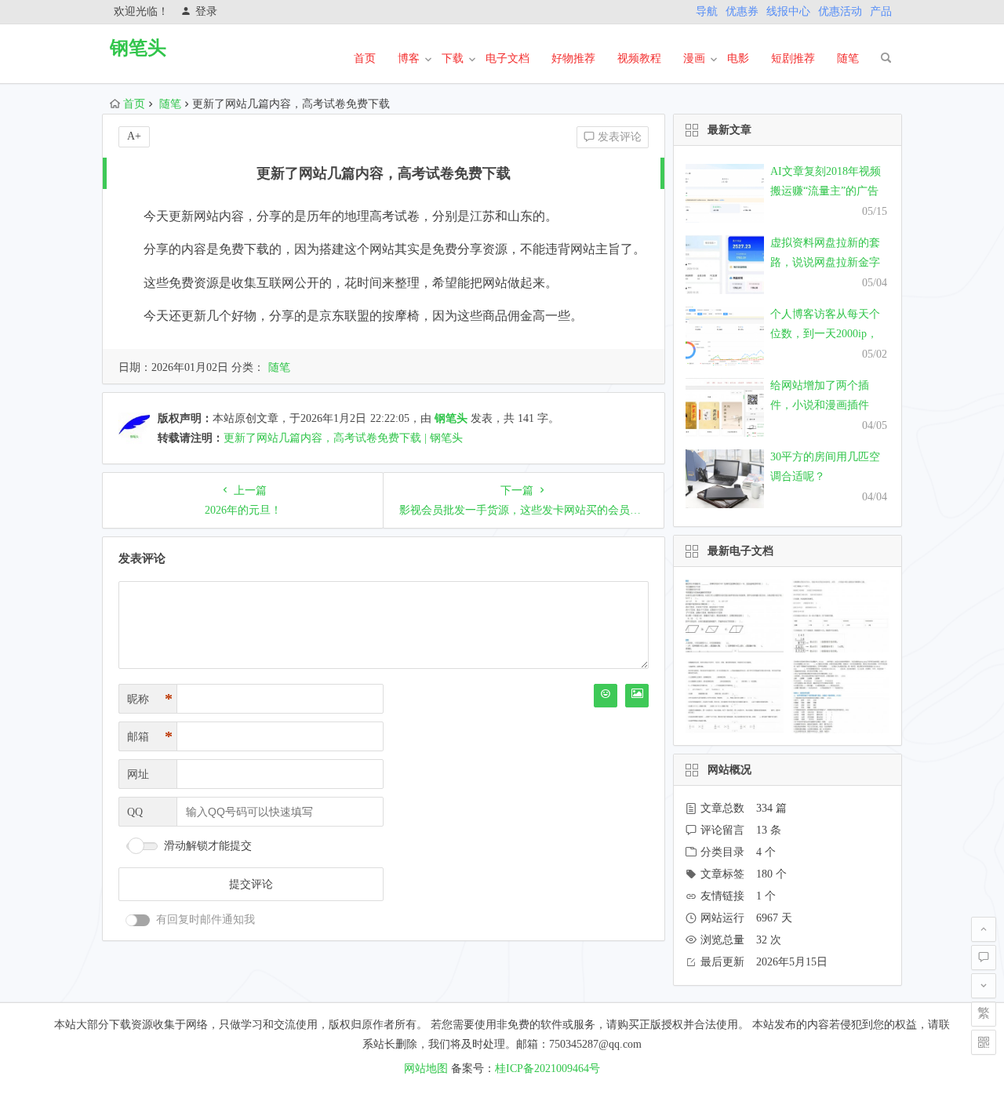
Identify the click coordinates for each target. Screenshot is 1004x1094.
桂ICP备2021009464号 (547, 1068)
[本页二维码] (983, 1042)
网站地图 (426, 1068)
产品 (881, 11)
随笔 (848, 58)
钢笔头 (138, 48)
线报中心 (788, 11)
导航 (707, 11)
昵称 (150, 698)
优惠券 (742, 11)
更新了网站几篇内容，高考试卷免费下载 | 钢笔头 (343, 438)
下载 (453, 58)
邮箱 (150, 736)
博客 (409, 58)
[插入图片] (637, 695)
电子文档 (507, 58)
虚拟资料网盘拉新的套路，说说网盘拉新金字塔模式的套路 (825, 262)
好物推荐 (573, 58)
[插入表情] (605, 695)
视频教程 (639, 58)
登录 (206, 11)
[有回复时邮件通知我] (138, 920)
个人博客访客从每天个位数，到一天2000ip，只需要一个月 (825, 333)
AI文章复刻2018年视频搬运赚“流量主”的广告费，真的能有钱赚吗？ (825, 190)
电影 (738, 58)
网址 (138, 774)
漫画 (694, 58)
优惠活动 (840, 11)
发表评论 (618, 137)
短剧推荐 (793, 58)
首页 (365, 58)
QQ (135, 812)
